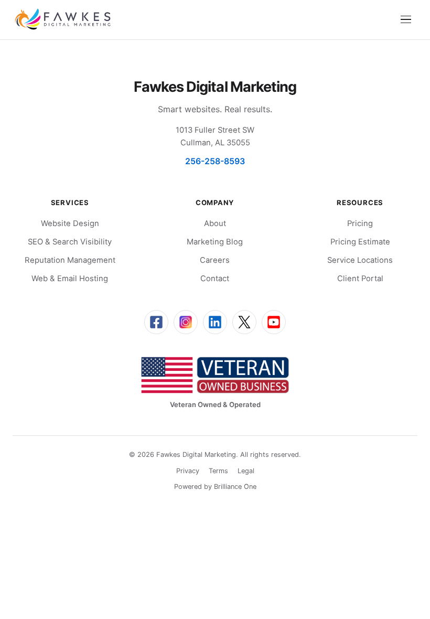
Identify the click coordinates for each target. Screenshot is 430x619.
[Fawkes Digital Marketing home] (63, 19)
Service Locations (360, 260)
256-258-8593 (215, 161)
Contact (214, 278)
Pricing (360, 223)
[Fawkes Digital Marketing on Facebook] (156, 322)
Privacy (187, 471)
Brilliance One (235, 486)
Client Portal (360, 278)
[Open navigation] (405, 19)
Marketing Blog (215, 242)
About (215, 223)
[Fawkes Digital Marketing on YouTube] (274, 322)
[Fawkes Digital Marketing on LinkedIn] (215, 322)
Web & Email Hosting (69, 278)
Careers (215, 260)
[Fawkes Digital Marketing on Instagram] (186, 322)
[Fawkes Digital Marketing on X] (244, 322)
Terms (218, 471)
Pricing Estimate (360, 242)
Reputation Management (70, 260)
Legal (246, 471)
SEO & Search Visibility (70, 242)
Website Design (70, 223)
